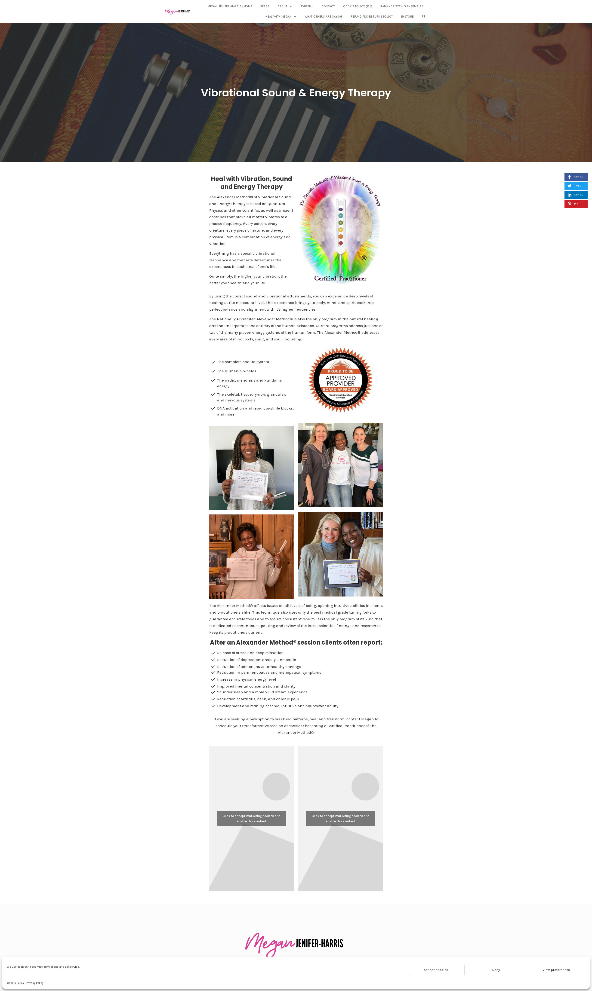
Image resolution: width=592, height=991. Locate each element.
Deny (496, 970)
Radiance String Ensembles (402, 6)
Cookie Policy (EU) (357, 6)
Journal (306, 6)
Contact (328, 6)
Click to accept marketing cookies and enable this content (252, 818)
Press (265, 6)
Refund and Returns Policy (372, 16)
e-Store (407, 16)
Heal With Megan (278, 16)
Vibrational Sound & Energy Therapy (296, 93)
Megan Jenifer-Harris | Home (230, 6)
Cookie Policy (15, 983)
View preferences (556, 970)
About (282, 6)
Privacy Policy (34, 983)
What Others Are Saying (323, 16)
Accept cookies (436, 970)
